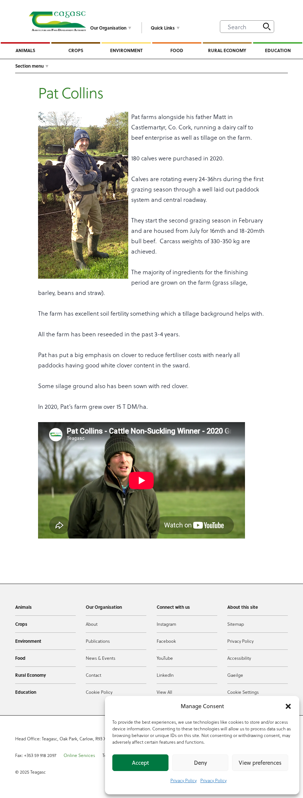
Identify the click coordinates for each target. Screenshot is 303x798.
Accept (140, 763)
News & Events (100, 658)
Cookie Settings (243, 692)
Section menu (29, 65)
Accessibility (239, 658)
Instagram (166, 624)
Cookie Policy (99, 692)
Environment (126, 50)
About (92, 624)
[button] (288, 706)
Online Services (79, 755)
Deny (200, 763)
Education (278, 50)
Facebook (166, 641)
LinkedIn (165, 675)
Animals (25, 50)
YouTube (165, 658)
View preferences (260, 763)
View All (164, 692)
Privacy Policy (183, 780)
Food (176, 50)
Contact (93, 675)
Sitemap (235, 624)
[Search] (266, 26)
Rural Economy (227, 50)
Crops (75, 50)
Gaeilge (235, 675)
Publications (98, 641)
